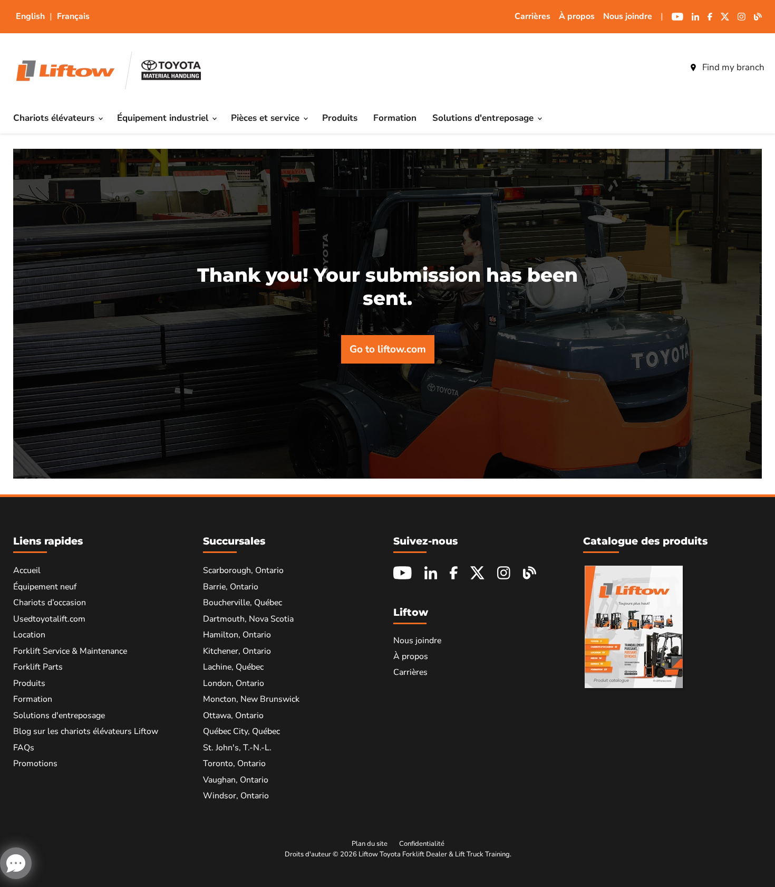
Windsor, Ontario (236, 796)
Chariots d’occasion (49, 602)
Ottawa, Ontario (233, 715)
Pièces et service (266, 118)
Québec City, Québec (241, 731)
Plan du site (370, 843)
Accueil (27, 570)
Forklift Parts (38, 667)
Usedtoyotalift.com (49, 619)
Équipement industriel (164, 118)
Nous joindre (627, 16)
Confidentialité (421, 843)
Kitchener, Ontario (237, 651)
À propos (577, 16)
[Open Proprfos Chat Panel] (16, 863)
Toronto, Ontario (234, 763)
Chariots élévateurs (55, 118)
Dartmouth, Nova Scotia (248, 619)
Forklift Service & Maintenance (70, 651)
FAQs (23, 748)
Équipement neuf (44, 587)
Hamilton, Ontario (237, 635)
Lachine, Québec (233, 667)
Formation (394, 118)
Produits (339, 118)
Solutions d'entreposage (484, 118)
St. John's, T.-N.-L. (237, 748)
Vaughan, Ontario (235, 780)
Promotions (35, 763)
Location (29, 635)
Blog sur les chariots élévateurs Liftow (85, 731)
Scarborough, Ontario (243, 570)
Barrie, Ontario (230, 587)
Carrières (532, 16)
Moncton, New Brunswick (251, 699)
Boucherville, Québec (242, 602)
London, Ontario (233, 683)
